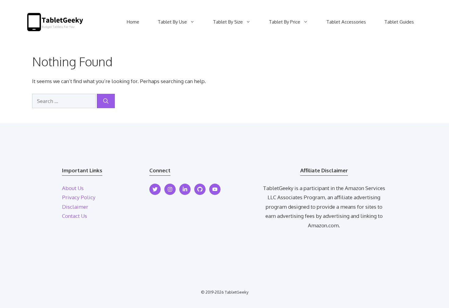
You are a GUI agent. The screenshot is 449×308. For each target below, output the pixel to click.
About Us (73, 188)
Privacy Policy (78, 197)
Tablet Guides (399, 22)
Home (133, 22)
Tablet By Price (284, 22)
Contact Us (74, 216)
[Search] (106, 101)
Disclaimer (75, 207)
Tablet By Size (228, 22)
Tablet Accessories (346, 22)
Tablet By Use (172, 22)
